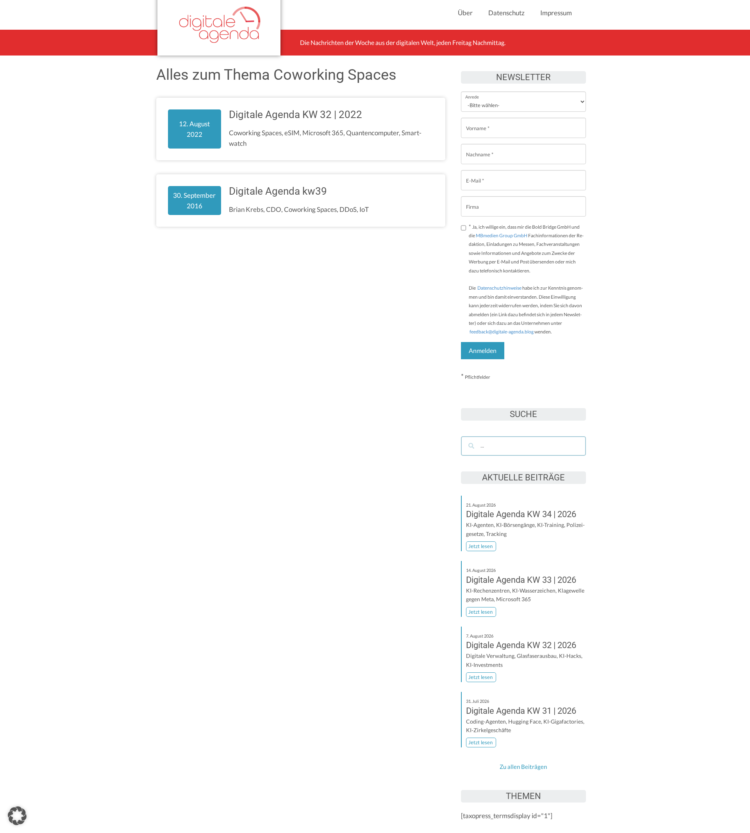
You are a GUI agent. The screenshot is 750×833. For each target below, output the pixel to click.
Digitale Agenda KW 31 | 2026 (521, 711)
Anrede (472, 92)
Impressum (556, 13)
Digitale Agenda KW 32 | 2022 (295, 114)
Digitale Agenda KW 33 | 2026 (521, 580)
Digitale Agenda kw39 (278, 191)
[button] (17, 816)
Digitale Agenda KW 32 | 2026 (521, 645)
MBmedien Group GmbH (501, 235)
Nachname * (479, 148)
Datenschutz (506, 13)
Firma (472, 200)
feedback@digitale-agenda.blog (501, 332)
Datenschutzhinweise (499, 288)
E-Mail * (475, 174)
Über (465, 13)
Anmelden (482, 350)
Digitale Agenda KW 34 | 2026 (521, 514)
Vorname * (477, 122)
